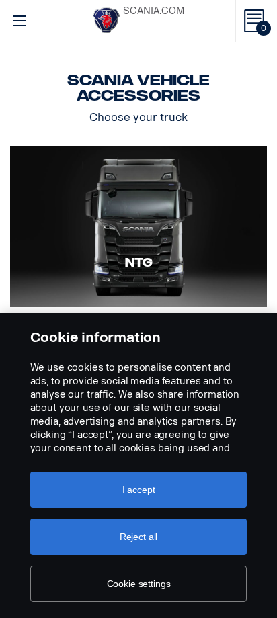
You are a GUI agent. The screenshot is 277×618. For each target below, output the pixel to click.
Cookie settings (139, 583)
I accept (138, 489)
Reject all (139, 536)
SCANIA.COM (153, 11)
